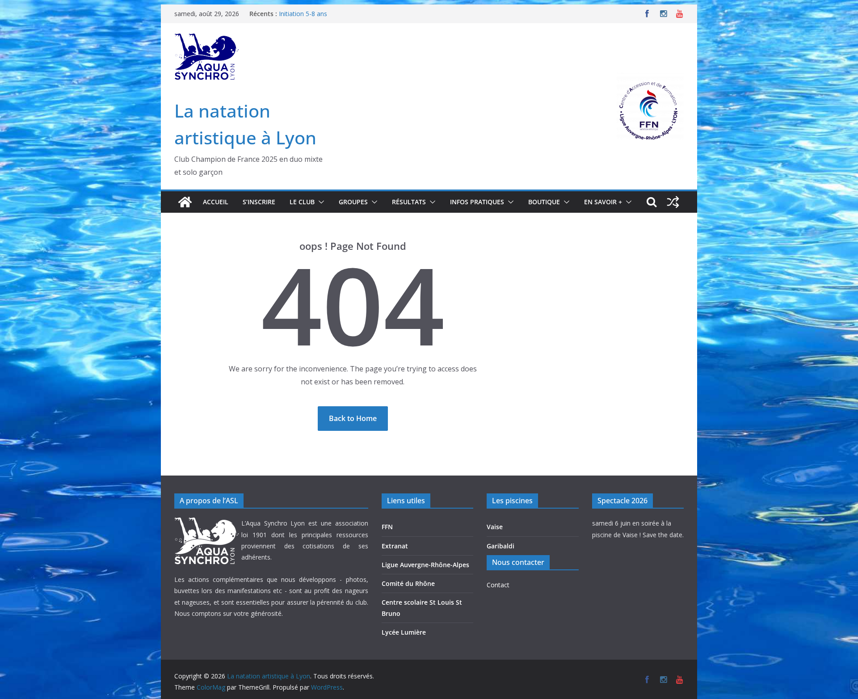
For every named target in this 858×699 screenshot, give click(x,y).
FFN (387, 526)
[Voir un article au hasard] (673, 202)
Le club (302, 202)
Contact (498, 585)
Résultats (409, 202)
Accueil (215, 202)
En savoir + (603, 202)
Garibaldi (500, 546)
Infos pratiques (477, 202)
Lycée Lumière (404, 632)
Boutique (544, 202)
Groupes (353, 202)
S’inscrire (259, 202)
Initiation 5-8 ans (303, 13)
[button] (319, 202)
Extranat (395, 546)
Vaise (495, 526)
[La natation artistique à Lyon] (185, 202)
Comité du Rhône (408, 583)
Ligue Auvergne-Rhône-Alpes (425, 564)
